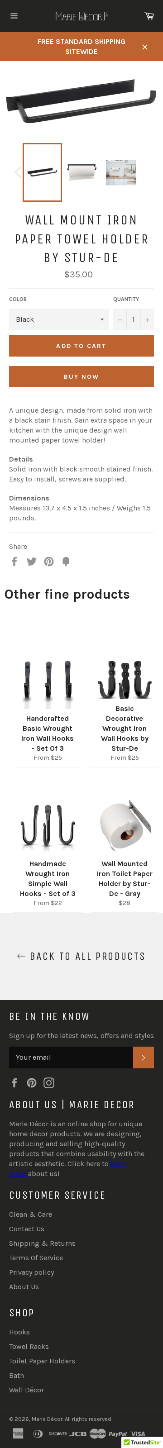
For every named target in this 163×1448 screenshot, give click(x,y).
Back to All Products (86, 956)
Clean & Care (30, 1214)
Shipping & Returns (42, 1243)
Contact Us (26, 1228)
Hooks (19, 1332)
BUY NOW (82, 377)
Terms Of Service (36, 1257)
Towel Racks (29, 1346)
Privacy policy (31, 1272)
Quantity (126, 299)
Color (18, 299)
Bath (16, 1375)
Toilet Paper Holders (42, 1361)
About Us (24, 1286)
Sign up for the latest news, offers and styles (81, 1035)
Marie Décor (47, 1418)
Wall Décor (26, 1390)
